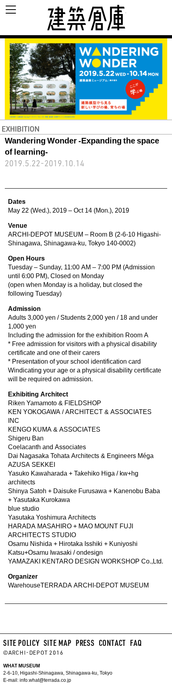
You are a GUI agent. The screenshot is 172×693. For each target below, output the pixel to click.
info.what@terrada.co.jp (44, 679)
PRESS (85, 642)
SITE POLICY (21, 642)
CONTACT (112, 642)
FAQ (136, 642)
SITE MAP (58, 642)
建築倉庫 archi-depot (86, 17)
